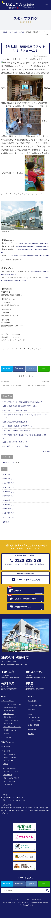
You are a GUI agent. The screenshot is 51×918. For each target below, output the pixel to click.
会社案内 (31, 696)
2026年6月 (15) (8, 483)
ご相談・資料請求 (33, 725)
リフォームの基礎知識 (8, 768)
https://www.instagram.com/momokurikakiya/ (31, 243)
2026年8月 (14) (8, 474)
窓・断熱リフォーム (10, 730)
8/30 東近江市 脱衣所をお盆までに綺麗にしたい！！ (23, 402)
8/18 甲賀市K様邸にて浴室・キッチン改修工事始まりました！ (24, 436)
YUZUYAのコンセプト (8, 742)
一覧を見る (45, 451)
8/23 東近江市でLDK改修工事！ (14, 422)
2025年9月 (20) (8, 513)
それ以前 (5, 522)
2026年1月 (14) (8, 504)
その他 (6, 764)
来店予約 (31, 734)
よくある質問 (8, 784)
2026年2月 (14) (8, 500)
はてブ (31, 368)
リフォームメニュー (7, 701)
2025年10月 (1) (8, 509)
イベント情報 (5, 751)
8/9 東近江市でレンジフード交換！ (16, 446)
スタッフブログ (8, 463)
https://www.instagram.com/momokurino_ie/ (32, 246)
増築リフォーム (9, 723)
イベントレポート (36, 720)
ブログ (30, 714)
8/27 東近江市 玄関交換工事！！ (15, 410)
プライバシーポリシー (33, 899)
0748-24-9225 (11, 662)
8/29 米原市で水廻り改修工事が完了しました (19, 406)
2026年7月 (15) (8, 479)
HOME (3, 696)
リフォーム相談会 (9, 754)
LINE (44, 368)
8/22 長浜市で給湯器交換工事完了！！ (17, 426)
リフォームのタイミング (11, 778)
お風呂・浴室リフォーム (11, 707)
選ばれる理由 (5, 746)
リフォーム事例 (6, 738)
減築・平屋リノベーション (12, 727)
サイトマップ (15, 899)
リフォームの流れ (9, 781)
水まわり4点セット (10, 710)
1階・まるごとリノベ (10, 717)
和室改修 (6, 733)
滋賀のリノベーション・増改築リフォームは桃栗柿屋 (23, 902)
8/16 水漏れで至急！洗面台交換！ (15, 442)
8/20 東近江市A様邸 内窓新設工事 (16, 430)
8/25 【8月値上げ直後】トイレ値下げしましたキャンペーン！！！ (24, 416)
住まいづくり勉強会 (10, 757)
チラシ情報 (31, 710)
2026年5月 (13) (8, 487)
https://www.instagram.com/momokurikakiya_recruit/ (29, 255)
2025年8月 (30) (8, 517)
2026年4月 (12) (8, 492)
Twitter (7, 368)
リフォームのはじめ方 (11, 771)
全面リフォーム (9, 714)
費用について (8, 775)
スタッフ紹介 (32, 701)
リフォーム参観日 (9, 761)
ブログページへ (26, 376)
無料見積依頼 (32, 729)
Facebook (19, 368)
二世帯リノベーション (11, 720)
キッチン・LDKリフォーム (12, 704)
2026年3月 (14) (8, 496)
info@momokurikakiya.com (17, 664)
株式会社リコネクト (29, 905)
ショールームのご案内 (35, 705)
